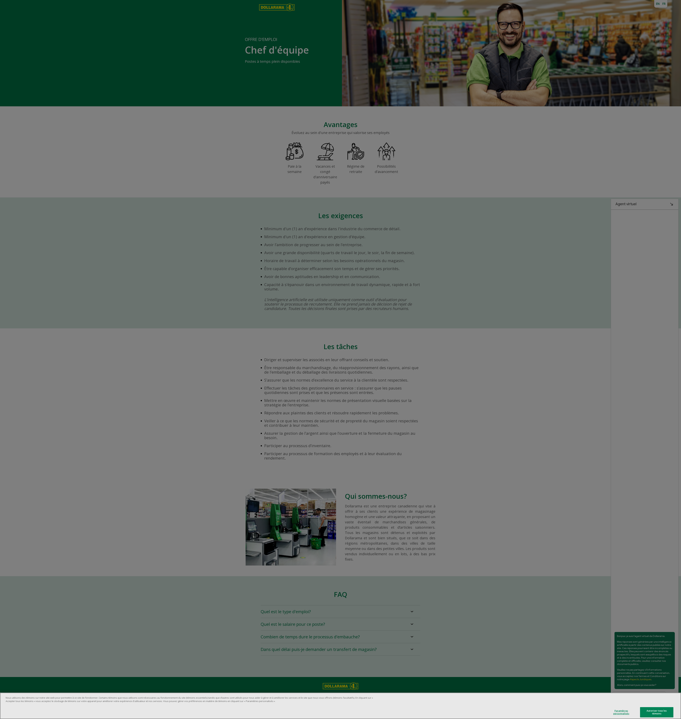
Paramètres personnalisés (621, 712)
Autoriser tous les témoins (657, 712)
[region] (340, 706)
